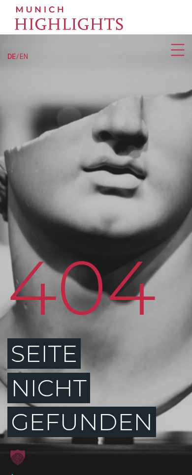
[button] (17, 457)
